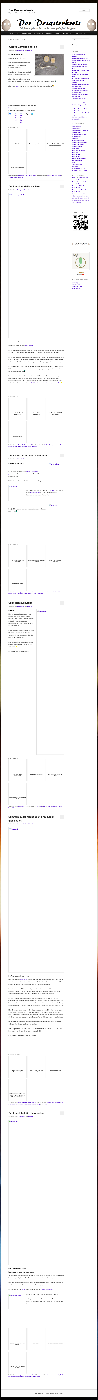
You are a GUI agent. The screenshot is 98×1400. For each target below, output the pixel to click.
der (50, 1375)
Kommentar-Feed (77, 286)
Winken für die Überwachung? (80, 78)
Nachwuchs (20, 594)
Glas (41, 806)
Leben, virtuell (31, 592)
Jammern (23, 1104)
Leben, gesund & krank (78, 150)
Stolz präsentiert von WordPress (54, 1393)
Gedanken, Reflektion (78, 144)
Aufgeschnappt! (22, 592)
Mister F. (29, 50)
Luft (9, 446)
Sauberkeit (14, 446)
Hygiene (53, 445)
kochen (58, 445)
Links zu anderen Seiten (24, 33)
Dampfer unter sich (77, 115)
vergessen (54, 806)
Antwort (15, 808)
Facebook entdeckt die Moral (80, 113)
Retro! (73, 162)
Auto (44, 445)
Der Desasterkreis (20, 10)
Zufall (9, 808)
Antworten (36, 1376)
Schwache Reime (77, 164)
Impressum (49, 33)
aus (48, 1102)
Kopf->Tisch (32, 176)
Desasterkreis (59, 1102)
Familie (53, 592)
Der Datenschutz (38, 33)
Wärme (20, 446)
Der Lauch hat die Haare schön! (26, 1113)
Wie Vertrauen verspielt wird (80, 58)
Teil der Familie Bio (46, 1289)
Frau (56, 592)
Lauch (17, 86)
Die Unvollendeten (80, 33)
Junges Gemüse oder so (22, 46)
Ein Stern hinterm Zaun (78, 88)
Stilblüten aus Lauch (20, 602)
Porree (49, 806)
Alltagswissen (76, 128)
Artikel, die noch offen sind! (80, 130)
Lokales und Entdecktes (79, 158)
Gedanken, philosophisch (79, 142)
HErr (59, 592)
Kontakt (57, 33)
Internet (18, 1104)
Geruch (48, 445)
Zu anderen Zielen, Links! (79, 171)
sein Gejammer (35, 492)
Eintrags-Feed (76, 284)
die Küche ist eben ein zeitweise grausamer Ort (45, 383)
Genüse (49, 176)
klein (56, 176)
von (42, 1104)
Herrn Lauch (29, 345)
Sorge (38, 1104)
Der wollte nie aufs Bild (78, 103)
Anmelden (75, 282)
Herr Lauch (51, 490)
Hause (13, 1104)
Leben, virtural (32, 1102)
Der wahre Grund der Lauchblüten (28, 455)
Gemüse (14, 1376)
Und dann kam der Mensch (79, 64)
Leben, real (29, 445)
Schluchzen (33, 1104)
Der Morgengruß (76, 136)
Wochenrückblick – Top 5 (79, 169)
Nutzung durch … (67, 33)
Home (10, 108)
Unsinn (25, 594)
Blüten (48, 592)
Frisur (10, 1376)
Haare (19, 1376)
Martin (73, 182)
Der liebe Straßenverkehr (79, 134)
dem (53, 1102)
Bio (50, 1102)
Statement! (75, 166)
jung (53, 176)
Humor (10, 594)
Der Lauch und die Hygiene (24, 186)
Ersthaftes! (75, 138)
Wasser (60, 806)
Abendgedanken (76, 126)
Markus (74, 190)
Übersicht (11, 33)
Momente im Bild (77, 160)
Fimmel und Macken (78, 140)
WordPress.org (76, 288)
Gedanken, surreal (23, 176)
